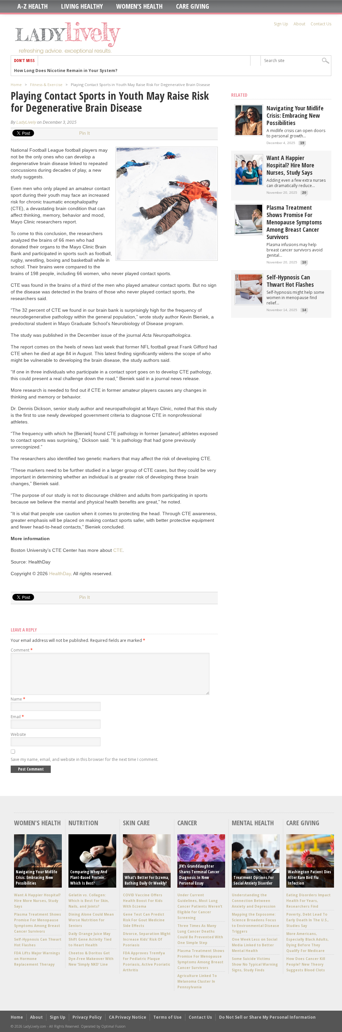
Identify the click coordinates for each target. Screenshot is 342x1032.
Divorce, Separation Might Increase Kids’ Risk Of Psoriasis (147, 939)
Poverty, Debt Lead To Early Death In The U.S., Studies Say (307, 920)
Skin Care (136, 822)
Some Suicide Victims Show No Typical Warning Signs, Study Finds (255, 964)
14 (304, 310)
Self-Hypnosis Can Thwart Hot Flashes (290, 280)
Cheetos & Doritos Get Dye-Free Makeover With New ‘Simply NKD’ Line (91, 959)
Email (17, 717)
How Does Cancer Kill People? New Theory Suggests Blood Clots (305, 964)
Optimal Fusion (113, 1026)
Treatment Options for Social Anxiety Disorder (253, 880)
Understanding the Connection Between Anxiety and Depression (254, 901)
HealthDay (60, 573)
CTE (118, 550)
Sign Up (281, 24)
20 (304, 192)
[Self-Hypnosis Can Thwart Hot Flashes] (248, 302)
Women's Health (37, 822)
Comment (22, 650)
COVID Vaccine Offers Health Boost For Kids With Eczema (143, 901)
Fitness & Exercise (46, 84)
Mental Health (253, 822)
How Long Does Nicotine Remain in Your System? (65, 70)
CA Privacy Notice (127, 1017)
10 (304, 262)
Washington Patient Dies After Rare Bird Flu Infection (309, 877)
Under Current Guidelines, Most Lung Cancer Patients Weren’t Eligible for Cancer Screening (199, 906)
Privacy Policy (87, 1017)
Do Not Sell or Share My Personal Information (267, 1017)
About (299, 24)
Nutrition (83, 822)
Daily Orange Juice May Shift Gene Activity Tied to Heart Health (90, 939)
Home (16, 84)
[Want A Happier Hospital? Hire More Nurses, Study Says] (248, 183)
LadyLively (26, 122)
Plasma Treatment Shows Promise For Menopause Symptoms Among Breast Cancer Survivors (294, 222)
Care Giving (192, 6)
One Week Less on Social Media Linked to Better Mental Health (254, 945)
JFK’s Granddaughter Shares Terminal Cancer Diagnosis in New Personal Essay (199, 874)
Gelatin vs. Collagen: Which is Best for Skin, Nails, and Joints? (88, 901)
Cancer (187, 822)
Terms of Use (167, 1017)
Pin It (84, 133)
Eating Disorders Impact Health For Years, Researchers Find (308, 901)
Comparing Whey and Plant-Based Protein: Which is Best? (88, 877)
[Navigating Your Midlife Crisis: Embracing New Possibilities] (248, 133)
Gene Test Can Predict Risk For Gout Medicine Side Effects (144, 920)
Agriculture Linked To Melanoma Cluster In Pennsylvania (197, 981)
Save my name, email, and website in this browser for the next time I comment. (84, 759)
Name (18, 699)
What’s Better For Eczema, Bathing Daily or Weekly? (147, 880)
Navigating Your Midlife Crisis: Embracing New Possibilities (295, 115)
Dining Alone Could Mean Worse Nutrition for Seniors (91, 920)
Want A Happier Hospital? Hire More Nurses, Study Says (290, 165)
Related (239, 95)
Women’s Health (139, 6)
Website (18, 734)
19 (302, 143)
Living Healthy (82, 6)
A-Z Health (32, 6)
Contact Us (321, 24)
